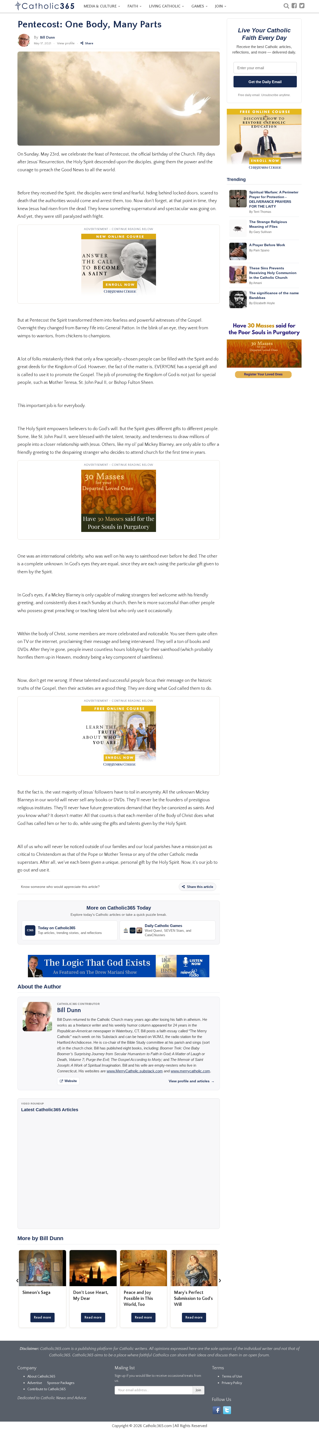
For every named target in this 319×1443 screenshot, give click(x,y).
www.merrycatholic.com (190, 1071)
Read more (42, 1318)
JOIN (219, 6)
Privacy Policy (232, 1383)
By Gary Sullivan (260, 232)
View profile (66, 43)
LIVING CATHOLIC (165, 6)
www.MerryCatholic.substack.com (135, 1071)
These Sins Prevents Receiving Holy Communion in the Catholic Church (273, 273)
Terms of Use (232, 1377)
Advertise (34, 1383)
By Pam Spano (259, 250)
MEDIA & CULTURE (101, 6)
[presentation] (17, 1280)
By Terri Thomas (260, 212)
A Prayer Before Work (267, 245)
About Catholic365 (41, 1377)
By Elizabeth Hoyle (262, 303)
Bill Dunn (47, 37)
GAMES (198, 6)
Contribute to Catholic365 (46, 1389)
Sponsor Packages (61, 1383)
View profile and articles (192, 1081)
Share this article (199, 887)
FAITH (133, 6)
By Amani (255, 283)
